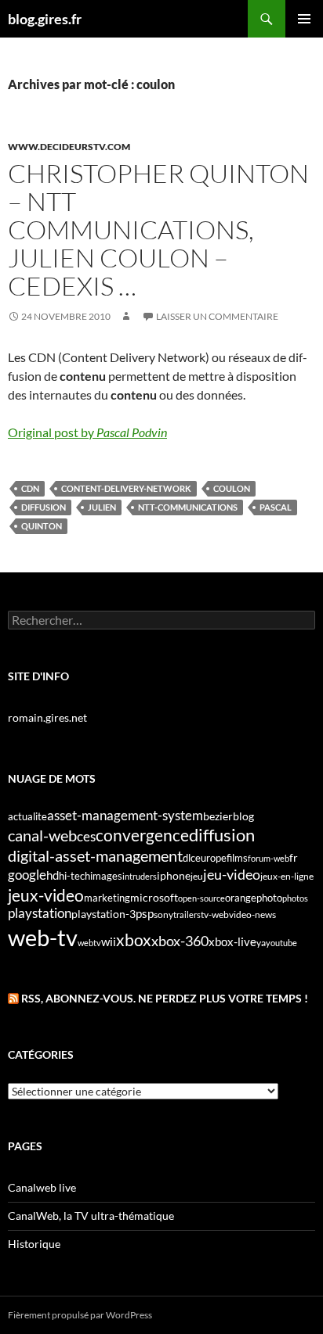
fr (293, 857)
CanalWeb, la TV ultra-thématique (91, 1215)
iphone (174, 876)
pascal (275, 507)
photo (269, 897)
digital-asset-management (95, 855)
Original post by (87, 432)
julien (102, 507)
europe (211, 858)
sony (163, 914)
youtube (281, 943)
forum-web (268, 858)
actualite (27, 816)
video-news (252, 914)
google (27, 874)
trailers (187, 914)
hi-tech (74, 876)
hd (52, 875)
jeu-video (231, 874)
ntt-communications (188, 507)
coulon (231, 488)
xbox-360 (180, 940)
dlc (189, 858)
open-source (201, 898)
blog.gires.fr (45, 18)
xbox (133, 939)
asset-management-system (125, 815)
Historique (34, 1243)
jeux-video (46, 895)
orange (240, 897)
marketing (107, 897)
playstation (39, 913)
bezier (218, 816)
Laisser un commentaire (217, 316)
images (106, 876)
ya (261, 943)
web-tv (43, 937)
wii (108, 941)
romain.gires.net (47, 717)
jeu (197, 876)
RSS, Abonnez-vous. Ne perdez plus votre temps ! (164, 998)
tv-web (215, 914)
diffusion (43, 507)
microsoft (154, 897)
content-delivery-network (126, 488)
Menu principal (304, 19)
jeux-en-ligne (287, 876)
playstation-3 (103, 914)
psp (145, 913)
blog (243, 816)
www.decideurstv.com (69, 146)
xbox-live (232, 941)
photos (295, 898)
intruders (139, 876)
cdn (30, 488)
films (237, 858)
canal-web (42, 835)
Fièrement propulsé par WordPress (80, 1315)
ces (86, 836)
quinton (41, 526)
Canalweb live (42, 1187)
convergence (142, 835)
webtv (89, 943)
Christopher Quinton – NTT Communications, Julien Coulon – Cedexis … (158, 229)
